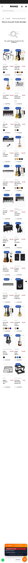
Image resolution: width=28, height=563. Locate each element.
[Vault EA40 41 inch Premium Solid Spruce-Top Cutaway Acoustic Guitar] (19, 311)
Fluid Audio (17, 378)
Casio (4, 151)
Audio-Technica (7, 349)
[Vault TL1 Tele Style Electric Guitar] (19, 142)
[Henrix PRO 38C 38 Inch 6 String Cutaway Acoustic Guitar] (19, 171)
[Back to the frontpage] (3, 18)
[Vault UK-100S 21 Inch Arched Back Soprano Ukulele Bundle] (8, 257)
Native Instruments (18, 209)
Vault (16, 64)
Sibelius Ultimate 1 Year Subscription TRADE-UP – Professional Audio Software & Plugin (6, 382)
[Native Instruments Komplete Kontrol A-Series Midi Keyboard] (19, 200)
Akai (4, 122)
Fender (16, 349)
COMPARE (7, 75)
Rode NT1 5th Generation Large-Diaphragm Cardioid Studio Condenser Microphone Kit (17, 241)
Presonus (17, 266)
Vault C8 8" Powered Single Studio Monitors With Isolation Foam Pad (17, 297)
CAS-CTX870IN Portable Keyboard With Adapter (5, 154)
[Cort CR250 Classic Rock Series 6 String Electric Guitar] (8, 84)
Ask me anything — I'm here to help (16, 554)
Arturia (16, 93)
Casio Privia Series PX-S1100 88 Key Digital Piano (5, 183)
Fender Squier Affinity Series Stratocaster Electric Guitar (17, 353)
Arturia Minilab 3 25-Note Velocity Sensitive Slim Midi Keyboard (17, 97)
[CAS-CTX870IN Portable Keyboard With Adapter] (8, 142)
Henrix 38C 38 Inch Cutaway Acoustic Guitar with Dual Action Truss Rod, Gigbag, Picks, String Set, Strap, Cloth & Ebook (6, 324)
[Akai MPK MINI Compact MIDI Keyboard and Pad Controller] (8, 113)
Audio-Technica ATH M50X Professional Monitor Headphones (6, 353)
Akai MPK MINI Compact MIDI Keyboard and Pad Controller (6, 126)
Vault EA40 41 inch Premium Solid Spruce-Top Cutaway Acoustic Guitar (17, 324)
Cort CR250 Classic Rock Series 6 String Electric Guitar (6, 97)
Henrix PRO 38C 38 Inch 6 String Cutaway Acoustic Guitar (17, 183)
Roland (5, 293)
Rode (16, 237)
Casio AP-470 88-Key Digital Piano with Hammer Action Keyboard (5, 241)
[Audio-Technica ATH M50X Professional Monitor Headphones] (8, 340)
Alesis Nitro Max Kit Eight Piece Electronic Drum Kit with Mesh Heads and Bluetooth (5, 68)
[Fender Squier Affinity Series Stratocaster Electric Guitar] (19, 340)
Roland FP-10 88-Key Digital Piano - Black (5, 297)
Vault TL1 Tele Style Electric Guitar (16, 154)
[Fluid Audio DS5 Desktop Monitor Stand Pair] (19, 369)
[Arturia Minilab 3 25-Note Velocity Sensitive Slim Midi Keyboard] (19, 84)
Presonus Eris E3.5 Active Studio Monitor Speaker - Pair (16, 269)
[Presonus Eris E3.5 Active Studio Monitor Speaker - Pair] (19, 257)
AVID (4, 378)
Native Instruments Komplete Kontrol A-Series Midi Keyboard (17, 213)
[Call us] (2, 560)
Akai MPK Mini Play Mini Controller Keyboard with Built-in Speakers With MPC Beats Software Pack (6, 212)
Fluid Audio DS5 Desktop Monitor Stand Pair (17, 382)
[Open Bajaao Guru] (24, 559)
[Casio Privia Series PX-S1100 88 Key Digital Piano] (8, 171)
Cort (4, 93)
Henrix (16, 122)
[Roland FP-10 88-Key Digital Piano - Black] (8, 284)
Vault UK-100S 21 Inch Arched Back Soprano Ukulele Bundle (6, 269)
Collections (8, 18)
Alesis (5, 64)
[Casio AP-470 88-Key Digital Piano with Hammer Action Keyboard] (8, 228)
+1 (12, 328)
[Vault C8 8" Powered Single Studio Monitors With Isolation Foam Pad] (19, 284)
